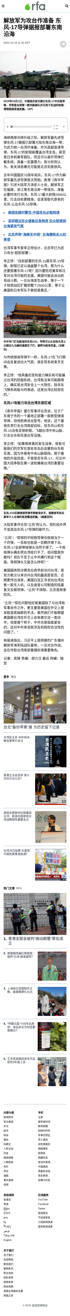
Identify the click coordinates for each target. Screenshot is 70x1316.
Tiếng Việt (9, 1235)
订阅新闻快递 (45, 1222)
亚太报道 (8, 1121)
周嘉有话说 (44, 1171)
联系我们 (8, 1264)
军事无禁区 (44, 1135)
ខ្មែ (5, 1222)
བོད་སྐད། (7, 1226)
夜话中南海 (44, 1162)
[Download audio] (63, 126)
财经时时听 (44, 1130)
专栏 (6, 1166)
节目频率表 (44, 1217)
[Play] (8, 126)
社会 (6, 1153)
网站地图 (8, 1286)
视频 (6, 1184)
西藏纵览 (43, 1157)
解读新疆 (43, 1126)
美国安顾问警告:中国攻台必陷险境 (34, 212)
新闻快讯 (8, 1117)
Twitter (41, 1208)
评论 (6, 1171)
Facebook (43, 1204)
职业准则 (8, 1273)
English (8, 1240)
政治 (6, 1135)
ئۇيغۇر (7, 1231)
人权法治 (8, 1148)
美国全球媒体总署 (13, 1291)
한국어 (7, 1213)
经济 (6, 1130)
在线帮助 (8, 1259)
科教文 (7, 1144)
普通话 (7, 1199)
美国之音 (8, 1295)
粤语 (6, 1204)
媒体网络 (8, 1157)
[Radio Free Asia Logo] (35, 6)
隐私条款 (8, 1277)
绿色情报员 (44, 1144)
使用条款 (8, 1282)
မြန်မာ (7, 1208)
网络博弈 (43, 1148)
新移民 (41, 1153)
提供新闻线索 (45, 1226)
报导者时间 (44, 1121)
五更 (40, 1117)
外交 (6, 1126)
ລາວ (6, 1217)
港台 (6, 1139)
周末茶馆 (43, 1175)
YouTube (43, 1199)
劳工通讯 (43, 1139)
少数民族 (8, 1162)
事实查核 (8, 1180)
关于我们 (8, 1255)
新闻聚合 (43, 1213)
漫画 (6, 1175)
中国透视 (43, 1166)
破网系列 (8, 1268)
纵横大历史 (44, 1180)
